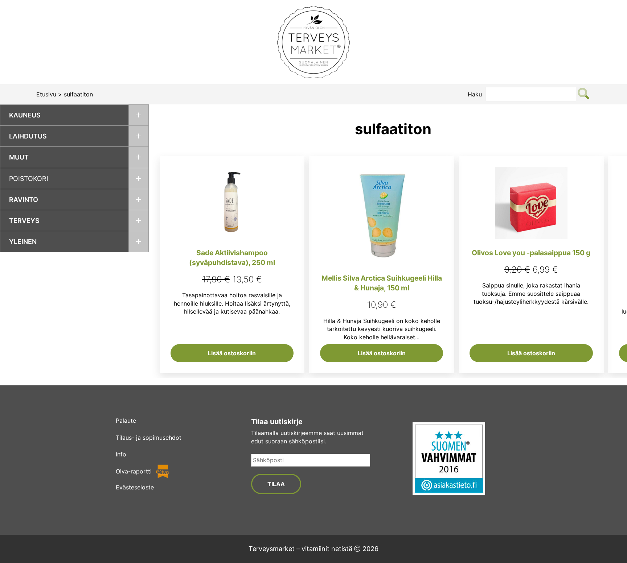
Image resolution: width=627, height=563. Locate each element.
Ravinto (23, 199)
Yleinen (23, 241)
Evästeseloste (135, 487)
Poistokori (28, 178)
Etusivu (46, 94)
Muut (19, 157)
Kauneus (25, 115)
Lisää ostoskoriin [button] (232, 353)
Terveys (24, 220)
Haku (475, 94)
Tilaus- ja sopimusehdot (148, 437)
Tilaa (276, 484)
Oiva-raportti (134, 471)
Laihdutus (28, 136)
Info (121, 454)
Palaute (126, 420)
